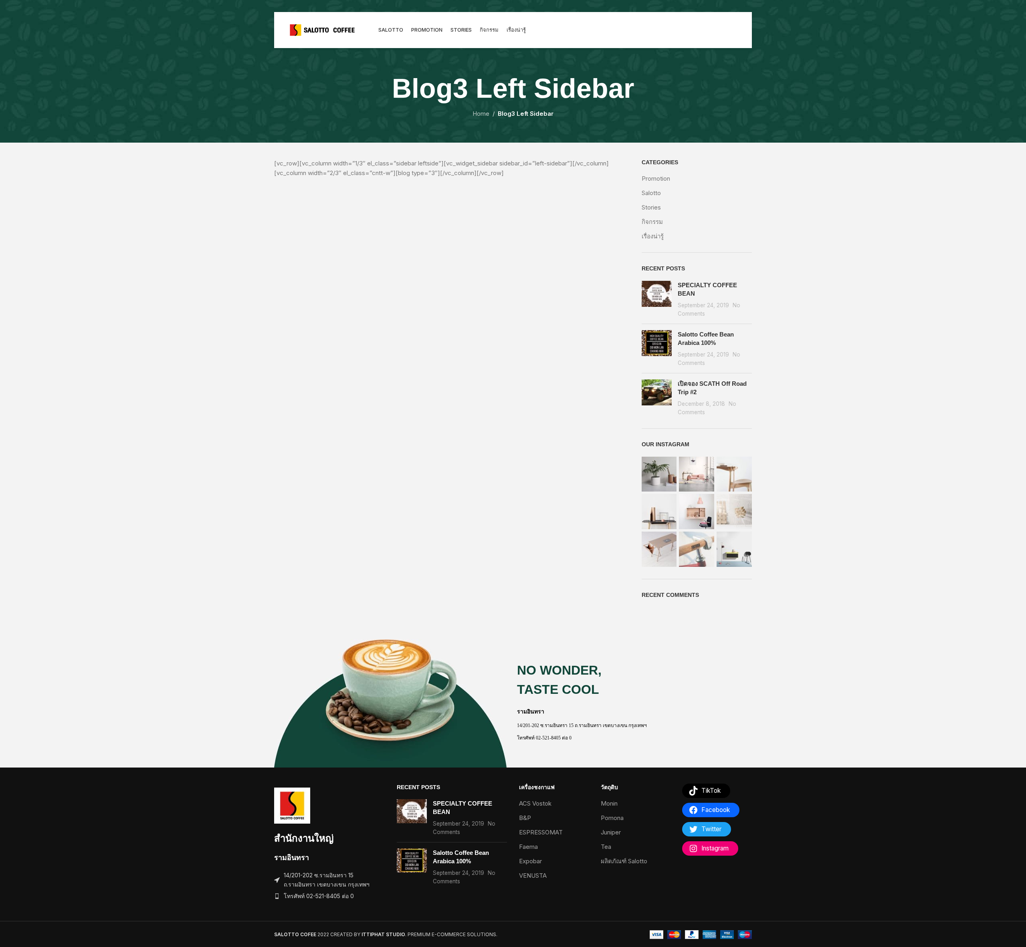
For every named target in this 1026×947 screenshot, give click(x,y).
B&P (525, 818)
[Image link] (292, 805)
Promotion (656, 178)
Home (481, 113)
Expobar (530, 861)
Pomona (612, 818)
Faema (528, 846)
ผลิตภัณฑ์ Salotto (624, 861)
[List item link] (329, 896)
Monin (609, 803)
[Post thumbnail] (657, 299)
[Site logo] (322, 29)
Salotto (651, 193)
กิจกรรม (652, 222)
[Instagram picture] (659, 474)
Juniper (611, 832)
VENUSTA (533, 875)
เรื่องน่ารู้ (653, 236)
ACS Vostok (535, 803)
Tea (606, 846)
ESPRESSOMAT (541, 832)
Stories (651, 207)
